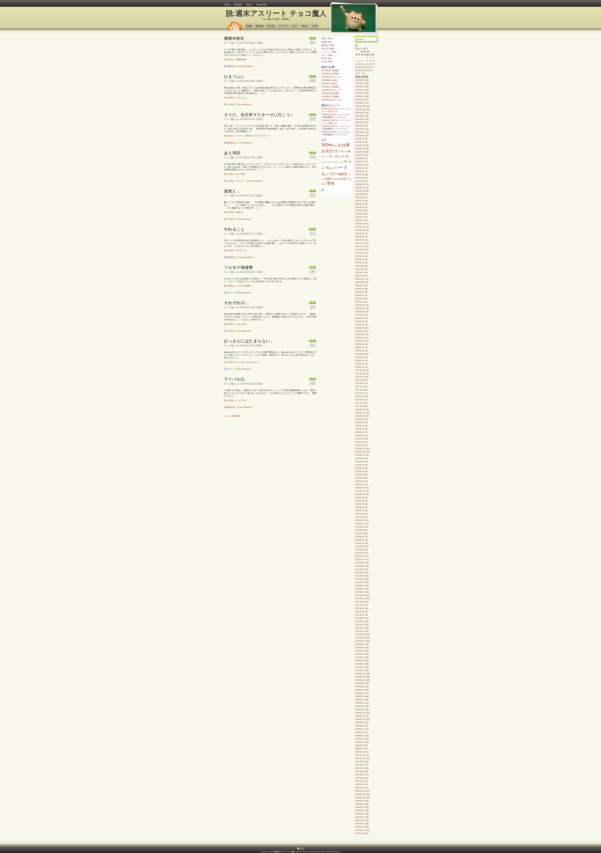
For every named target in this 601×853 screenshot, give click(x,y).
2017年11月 (360, 374)
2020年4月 (359, 295)
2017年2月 (359, 403)
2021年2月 (359, 272)
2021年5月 (359, 263)
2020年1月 (359, 302)
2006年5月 (359, 814)
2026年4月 (359, 93)
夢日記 (305, 26)
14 (365, 64)
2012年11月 (360, 559)
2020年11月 (360, 279)
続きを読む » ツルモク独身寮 (237, 286)
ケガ (345, 156)
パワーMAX (336, 174)
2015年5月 (359, 471)
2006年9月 (359, 801)
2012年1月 (359, 592)
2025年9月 (359, 116)
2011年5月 (359, 618)
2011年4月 (359, 621)
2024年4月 (359, 171)
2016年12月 (360, 410)
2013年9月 (359, 527)
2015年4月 (359, 475)
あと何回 (232, 153)
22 (368, 67)
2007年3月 (359, 781)
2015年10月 (360, 455)
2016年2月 (359, 442)
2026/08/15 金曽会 (329, 80)
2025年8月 (359, 119)
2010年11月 (360, 638)
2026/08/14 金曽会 (329, 83)
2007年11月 (360, 755)
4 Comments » (246, 407)
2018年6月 (359, 351)
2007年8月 (359, 765)
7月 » (363, 73)
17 (373, 64)
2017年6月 (359, 390)
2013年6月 (359, 537)
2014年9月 (359, 497)
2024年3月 (359, 175)
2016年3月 (359, 439)
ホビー (295, 26)
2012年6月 (359, 576)
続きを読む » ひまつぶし (235, 97)
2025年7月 (359, 122)
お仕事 (344, 145)
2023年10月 (360, 191)
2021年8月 (359, 253)
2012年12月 (360, 556)
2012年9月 (359, 566)
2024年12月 (360, 145)
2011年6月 (359, 615)
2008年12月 (360, 713)
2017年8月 (359, 383)
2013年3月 (359, 546)
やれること (234, 229)
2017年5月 (359, 393)
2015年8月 (359, 462)
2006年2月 (359, 824)
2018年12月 (360, 334)
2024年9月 (359, 155)
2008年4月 (359, 739)
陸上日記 (271, 26)
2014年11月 (360, 491)
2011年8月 (359, 608)
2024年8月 (359, 158)
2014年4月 (359, 514)
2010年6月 (359, 654)
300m (326, 144)
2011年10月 (360, 602)
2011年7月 (359, 612)
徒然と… (232, 191)
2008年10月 (360, 719)
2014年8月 (359, 501)
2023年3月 (359, 214)
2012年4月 (359, 582)
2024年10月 (360, 152)
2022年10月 (360, 230)
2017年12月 (360, 370)
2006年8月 (359, 804)
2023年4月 (359, 210)
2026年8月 (359, 80)
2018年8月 (359, 344)
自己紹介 (238, 4)
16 (371, 64)
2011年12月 (360, 595)
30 (371, 70)
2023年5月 (359, 207)
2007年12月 (360, 752)
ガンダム (335, 156)
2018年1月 (359, 367)
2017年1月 (359, 406)
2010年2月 (359, 667)
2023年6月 (359, 204)
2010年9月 (359, 644)
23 (371, 67)
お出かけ (329, 151)
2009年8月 (359, 687)
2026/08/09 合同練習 (330, 93)
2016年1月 (359, 445)
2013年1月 (359, 553)
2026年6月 (359, 87)
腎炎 (331, 183)
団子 (335, 179)
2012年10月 (360, 563)
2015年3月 (359, 478)
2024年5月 (359, 168)
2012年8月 (359, 569)
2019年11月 (360, 308)
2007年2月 (359, 785)
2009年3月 (359, 703)
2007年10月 (360, 758)
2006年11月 (360, 794)
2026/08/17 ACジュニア (331, 77)
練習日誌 (259, 26)
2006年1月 (359, 827)
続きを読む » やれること (235, 250)
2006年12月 (360, 791)
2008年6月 (359, 732)
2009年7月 (359, 690)
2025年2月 (359, 139)
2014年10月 (360, 494)
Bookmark (262, 4)
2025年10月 (360, 113)
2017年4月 (359, 396)
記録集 (249, 26)
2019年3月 (359, 328)
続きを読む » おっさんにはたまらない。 (242, 362)
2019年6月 (359, 318)
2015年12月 (360, 449)
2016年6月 (359, 429)
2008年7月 (359, 729)
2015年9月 (359, 458)
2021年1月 (359, 276)
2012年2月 (359, 589)
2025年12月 (360, 106)
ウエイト (324, 157)
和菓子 (329, 178)
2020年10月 (360, 282)
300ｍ (335, 146)
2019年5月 (359, 321)
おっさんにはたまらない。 (249, 341)
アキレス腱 (344, 151)
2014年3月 (359, 517)
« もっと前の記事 (232, 416)
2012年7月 (359, 573)
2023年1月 (359, 220)
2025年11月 (360, 109)
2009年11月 (360, 677)
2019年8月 (359, 315)
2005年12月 (360, 830)
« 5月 (357, 73)
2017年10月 (360, 377)
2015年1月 (359, 484)
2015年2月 (359, 481)
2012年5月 (359, 579)
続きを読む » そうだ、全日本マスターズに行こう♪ (247, 136)
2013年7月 (359, 533)
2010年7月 (359, 651)
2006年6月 (359, 811)
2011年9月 (359, 605)
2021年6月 (359, 259)
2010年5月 (359, 657)
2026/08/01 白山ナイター (332, 100)
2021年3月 (359, 269)
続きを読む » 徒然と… (234, 212)
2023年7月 (359, 201)
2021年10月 (360, 250)
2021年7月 (359, 256)
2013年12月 (360, 520)
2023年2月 (359, 217)
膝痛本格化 (234, 38)
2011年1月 (359, 631)
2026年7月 (359, 83)
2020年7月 (359, 285)
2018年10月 (360, 341)
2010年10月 (360, 641)
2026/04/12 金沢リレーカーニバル (335, 109)
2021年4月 (359, 266)
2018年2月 (359, 364)
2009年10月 (360, 680)
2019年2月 (359, 331)
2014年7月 (359, 504)
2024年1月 (359, 181)
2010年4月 (359, 660)
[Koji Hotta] (356, 46)
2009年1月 (359, 709)
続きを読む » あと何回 (234, 174)
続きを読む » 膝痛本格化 (235, 59)
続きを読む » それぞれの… (236, 324)
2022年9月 (359, 233)
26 (359, 70)
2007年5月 (359, 775)
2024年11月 (360, 149)
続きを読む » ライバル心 (235, 400)
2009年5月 (359, 696)
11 (357, 64)
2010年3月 (359, 664)
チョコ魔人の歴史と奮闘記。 (276, 19)
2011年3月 (359, 625)
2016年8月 (359, 422)
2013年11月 (360, 524)
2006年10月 (360, 798)
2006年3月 (359, 820)
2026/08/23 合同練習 (330, 70)
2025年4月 (359, 132)
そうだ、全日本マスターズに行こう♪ (258, 114)
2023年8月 (359, 198)
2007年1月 (359, 788)
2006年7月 (359, 807)
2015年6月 (359, 468)
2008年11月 (360, 716)
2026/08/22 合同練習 (330, 74)
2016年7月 (359, 426)
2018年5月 (359, 354)
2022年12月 (360, 223)
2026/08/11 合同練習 (330, 87)
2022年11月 (360, 227)
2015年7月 (359, 465)
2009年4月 (359, 700)
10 (373, 61)
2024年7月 (359, 162)
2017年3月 (359, 400)
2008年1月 (359, 749)
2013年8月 (359, 530)
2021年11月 (360, 246)
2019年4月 (359, 325)
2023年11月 (360, 188)
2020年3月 (359, 299)
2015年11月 (360, 452)
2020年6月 (359, 289)
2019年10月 (360, 312)
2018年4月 (359, 357)
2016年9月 (359, 419)
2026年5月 (359, 90)
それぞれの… (236, 303)
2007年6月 (359, 771)
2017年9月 (359, 380)
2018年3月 (359, 361)
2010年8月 (359, 647)
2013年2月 (359, 550)
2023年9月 (359, 194)
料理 (339, 179)
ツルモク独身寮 (238, 267)
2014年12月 (360, 488)
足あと (250, 4)
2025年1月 (359, 142)
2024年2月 (359, 178)
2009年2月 (359, 706)
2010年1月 (359, 670)
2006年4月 (359, 817)
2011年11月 (360, 599)
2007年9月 (359, 762)
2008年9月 (359, 723)
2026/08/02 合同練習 (330, 97)
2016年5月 (359, 432)
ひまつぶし (234, 76)
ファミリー (283, 26)
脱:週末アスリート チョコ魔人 (276, 13)
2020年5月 (359, 292)
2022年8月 (359, 237)
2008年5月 (359, 736)
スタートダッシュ (335, 162)
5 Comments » (246, 143)
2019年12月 (360, 305)
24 (373, 67)
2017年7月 (359, 387)
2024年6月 (359, 165)
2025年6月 (359, 126)
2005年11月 (360, 833)
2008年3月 (359, 742)
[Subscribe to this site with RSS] (234, 25)
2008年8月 (359, 726)
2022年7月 (359, 240)
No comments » (247, 66)
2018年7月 (359, 347)
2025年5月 (359, 129)
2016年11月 (360, 413)
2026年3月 (359, 96)
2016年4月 (359, 435)
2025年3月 (359, 136)
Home (227, 4)
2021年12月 (360, 243)
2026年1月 (359, 103)
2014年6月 (359, 507)
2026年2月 (359, 100)
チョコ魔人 (328, 111)
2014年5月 (359, 511)
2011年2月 (359, 628)
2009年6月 (359, 693)
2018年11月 (360, 338)
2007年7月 (359, 768)
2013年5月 (359, 540)
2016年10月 (360, 416)
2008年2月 (359, 745)
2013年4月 (359, 543)
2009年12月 (360, 674)
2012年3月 (359, 586)
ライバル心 (234, 379)
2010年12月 (360, 634)
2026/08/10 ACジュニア (331, 90)
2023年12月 (360, 184)
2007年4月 (359, 778)
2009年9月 (359, 683)
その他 (314, 26)
